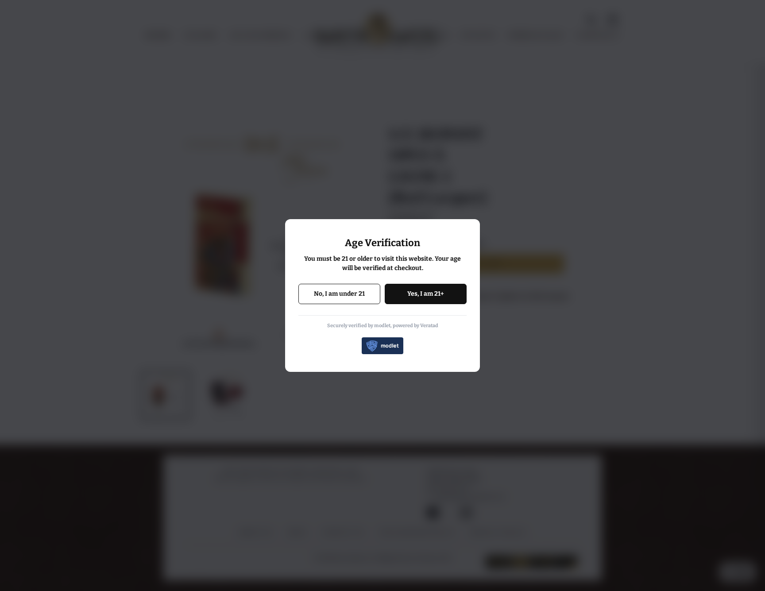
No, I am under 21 (339, 293)
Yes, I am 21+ (425, 293)
